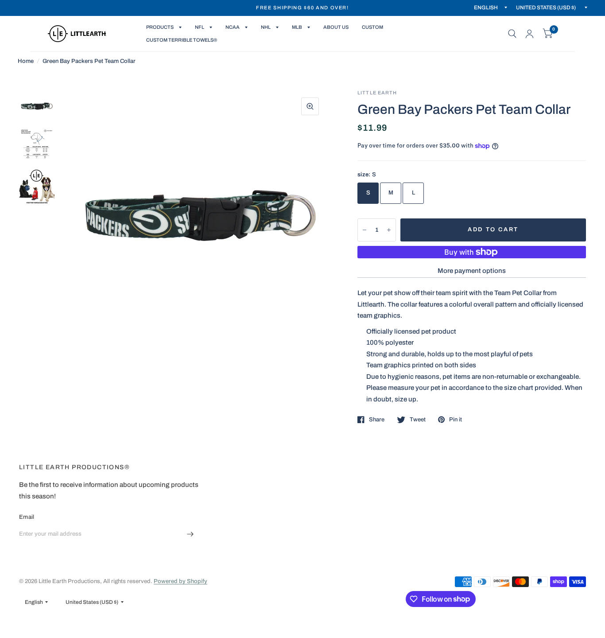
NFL (199, 27)
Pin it (455, 419)
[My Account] (529, 33)
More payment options (472, 270)
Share (376, 419)
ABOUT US (336, 27)
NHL (266, 27)
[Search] (512, 33)
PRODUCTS (160, 27)
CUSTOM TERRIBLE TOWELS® (181, 40)
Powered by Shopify (180, 581)
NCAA (232, 27)
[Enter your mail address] (190, 533)
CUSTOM (372, 27)
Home (26, 61)
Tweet (418, 419)
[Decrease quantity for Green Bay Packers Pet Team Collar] (364, 230)
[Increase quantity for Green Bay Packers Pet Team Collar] (389, 230)
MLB (297, 27)
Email (26, 517)
